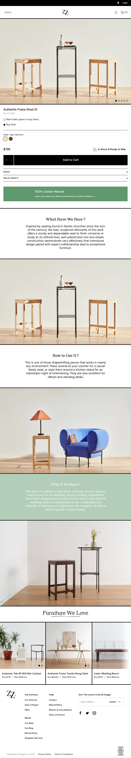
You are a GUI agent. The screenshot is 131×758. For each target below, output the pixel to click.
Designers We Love (33, 738)
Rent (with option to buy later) (22, 119)
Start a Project (31, 705)
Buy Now (11, 124)
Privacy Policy (44, 754)
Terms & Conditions (64, 754)
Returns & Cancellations (60, 710)
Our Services (31, 700)
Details (6, 172)
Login (125, 3)
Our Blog (29, 728)
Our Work (29, 723)
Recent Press (31, 733)
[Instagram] (94, 713)
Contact (53, 700)
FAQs (27, 710)
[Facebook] (80, 713)
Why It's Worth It (10, 178)
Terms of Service (57, 715)
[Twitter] (87, 713)
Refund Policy (55, 705)
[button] (116, 101)
